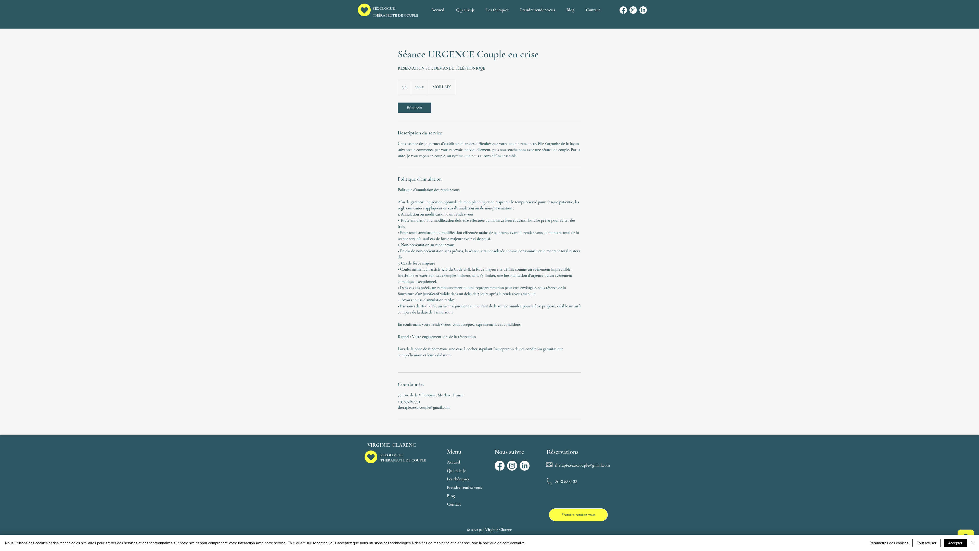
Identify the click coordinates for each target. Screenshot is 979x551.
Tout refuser (926, 542)
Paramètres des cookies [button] (888, 542)
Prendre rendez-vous (464, 487)
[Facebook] (623, 10)
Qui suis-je (456, 470)
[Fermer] (973, 543)
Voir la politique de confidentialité (498, 542)
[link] (414, 108)
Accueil (453, 462)
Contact (454, 504)
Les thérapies (458, 479)
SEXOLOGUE (391, 455)
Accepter (955, 542)
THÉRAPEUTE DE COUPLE (395, 15)
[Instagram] (633, 10)
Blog (451, 495)
